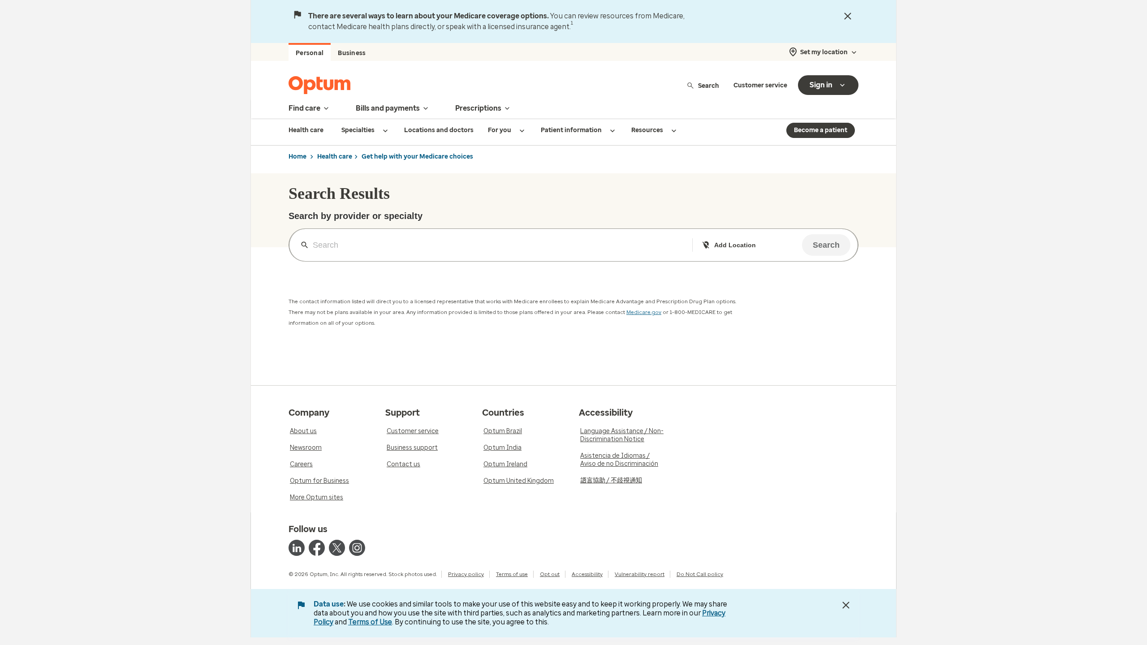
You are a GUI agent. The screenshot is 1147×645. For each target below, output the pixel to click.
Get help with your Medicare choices (417, 156)
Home (297, 156)
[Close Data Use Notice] (846, 605)
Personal (309, 53)
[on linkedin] (297, 548)
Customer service (760, 85)
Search (708, 85)
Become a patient (820, 130)
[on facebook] (317, 548)
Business (352, 53)
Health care (334, 156)
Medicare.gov (643, 312)
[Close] (847, 16)
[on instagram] (357, 548)
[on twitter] (337, 548)
